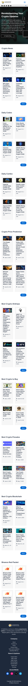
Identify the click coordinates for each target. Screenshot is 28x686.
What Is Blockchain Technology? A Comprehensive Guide (20, 511)
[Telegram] (8, 5)
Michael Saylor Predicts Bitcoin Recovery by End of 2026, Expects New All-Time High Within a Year (7, 278)
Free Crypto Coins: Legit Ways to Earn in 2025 (20, 415)
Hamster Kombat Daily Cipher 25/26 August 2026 (7, 150)
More (23, 103)
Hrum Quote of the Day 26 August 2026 (20, 124)
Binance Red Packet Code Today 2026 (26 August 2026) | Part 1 (7, 601)
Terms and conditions (14, 649)
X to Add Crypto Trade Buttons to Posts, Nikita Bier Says (7, 62)
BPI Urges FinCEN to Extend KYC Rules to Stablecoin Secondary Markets (7, 88)
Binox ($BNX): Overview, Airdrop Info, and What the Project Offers (7, 353)
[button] (26, 6)
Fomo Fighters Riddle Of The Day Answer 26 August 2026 (7, 127)
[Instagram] (4, 5)
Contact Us (14, 643)
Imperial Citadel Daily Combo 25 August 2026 (7, 187)
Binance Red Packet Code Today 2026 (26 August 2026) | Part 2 (20, 576)
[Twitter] (6, 5)
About (14, 642)
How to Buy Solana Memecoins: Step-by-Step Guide (20, 393)
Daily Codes (14, 658)
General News (14, 663)
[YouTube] (10, 5)
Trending (14, 667)
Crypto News (14, 656)
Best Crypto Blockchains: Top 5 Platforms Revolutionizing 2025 (7, 538)
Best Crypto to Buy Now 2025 (7, 414)
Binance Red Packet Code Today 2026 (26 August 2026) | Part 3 (7, 576)
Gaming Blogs (14, 662)
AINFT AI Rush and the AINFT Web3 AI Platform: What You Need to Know (20, 319)
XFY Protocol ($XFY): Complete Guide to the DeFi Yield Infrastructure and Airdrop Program (20, 354)
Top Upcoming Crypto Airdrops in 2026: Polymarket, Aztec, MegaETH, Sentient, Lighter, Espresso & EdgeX (7, 323)
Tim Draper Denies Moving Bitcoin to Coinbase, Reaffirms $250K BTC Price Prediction (6, 248)
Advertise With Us (14, 650)
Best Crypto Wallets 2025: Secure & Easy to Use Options (20, 538)
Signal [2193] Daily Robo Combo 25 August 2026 (7, 208)
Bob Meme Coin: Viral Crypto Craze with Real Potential (7, 393)
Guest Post (14, 665)
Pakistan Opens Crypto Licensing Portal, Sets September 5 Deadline (20, 63)
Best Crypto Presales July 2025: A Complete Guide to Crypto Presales (20, 452)
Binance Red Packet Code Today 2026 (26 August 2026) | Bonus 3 (20, 601)
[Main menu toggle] (25, 2)
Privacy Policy (14, 647)
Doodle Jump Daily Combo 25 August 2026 (20, 187)
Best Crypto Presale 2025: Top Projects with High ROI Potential (7, 475)
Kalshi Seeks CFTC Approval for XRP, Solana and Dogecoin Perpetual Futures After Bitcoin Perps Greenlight (20, 278)
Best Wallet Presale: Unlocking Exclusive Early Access (7, 451)
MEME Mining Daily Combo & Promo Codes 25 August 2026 (20, 151)
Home (14, 645)
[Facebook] (2, 5)
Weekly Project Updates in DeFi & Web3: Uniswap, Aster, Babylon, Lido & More (7, 512)
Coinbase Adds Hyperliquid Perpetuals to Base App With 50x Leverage (20, 88)
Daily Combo (14, 660)
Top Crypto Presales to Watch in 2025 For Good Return (20, 475)
